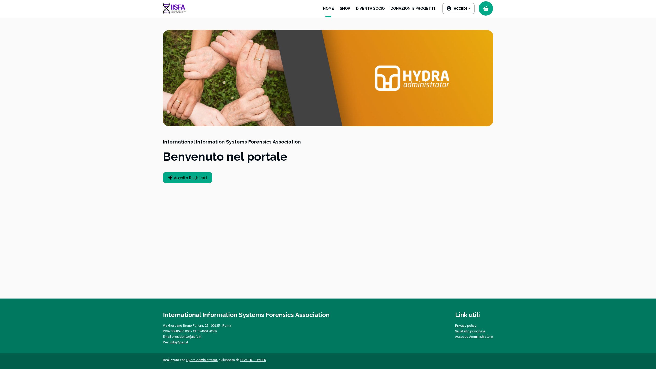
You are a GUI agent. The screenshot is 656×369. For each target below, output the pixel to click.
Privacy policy (465, 325)
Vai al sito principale (470, 331)
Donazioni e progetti (413, 8)
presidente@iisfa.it (186, 336)
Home (328, 8)
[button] (458, 8)
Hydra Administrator (201, 359)
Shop (345, 8)
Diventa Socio (370, 8)
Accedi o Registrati (189, 177)
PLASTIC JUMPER (253, 359)
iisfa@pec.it (179, 342)
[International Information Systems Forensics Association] (174, 8)
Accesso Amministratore (474, 336)
